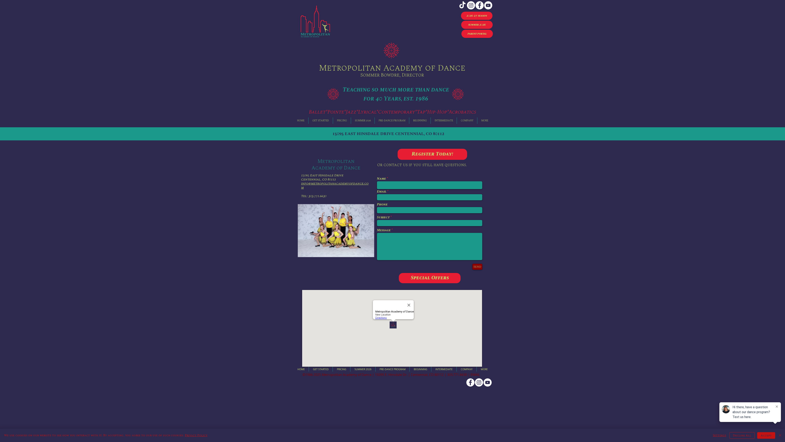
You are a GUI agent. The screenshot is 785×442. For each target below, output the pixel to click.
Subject (383, 217)
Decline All (742, 435)
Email (381, 191)
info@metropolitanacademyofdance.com (335, 185)
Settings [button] (719, 435)
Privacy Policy (196, 435)
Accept (766, 435)
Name (381, 178)
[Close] (780, 435)
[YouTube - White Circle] (488, 5)
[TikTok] (462, 5)
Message (384, 230)
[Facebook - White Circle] (479, 5)
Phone (382, 204)
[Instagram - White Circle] (471, 5)
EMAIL (475, 374)
